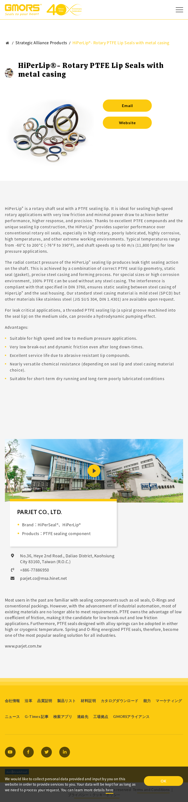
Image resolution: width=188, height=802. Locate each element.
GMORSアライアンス (131, 716)
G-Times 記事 (36, 716)
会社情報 (12, 700)
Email (127, 105)
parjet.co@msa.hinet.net (43, 578)
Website (127, 122)
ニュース (12, 716)
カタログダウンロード (120, 700)
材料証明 (88, 700)
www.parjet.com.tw (23, 646)
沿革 (28, 700)
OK (163, 781)
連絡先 (82, 716)
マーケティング (169, 700)
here (109, 789)
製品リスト (66, 700)
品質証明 (44, 700)
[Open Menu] (179, 9)
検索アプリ (62, 716)
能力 (147, 700)
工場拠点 (100, 716)
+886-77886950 (34, 570)
